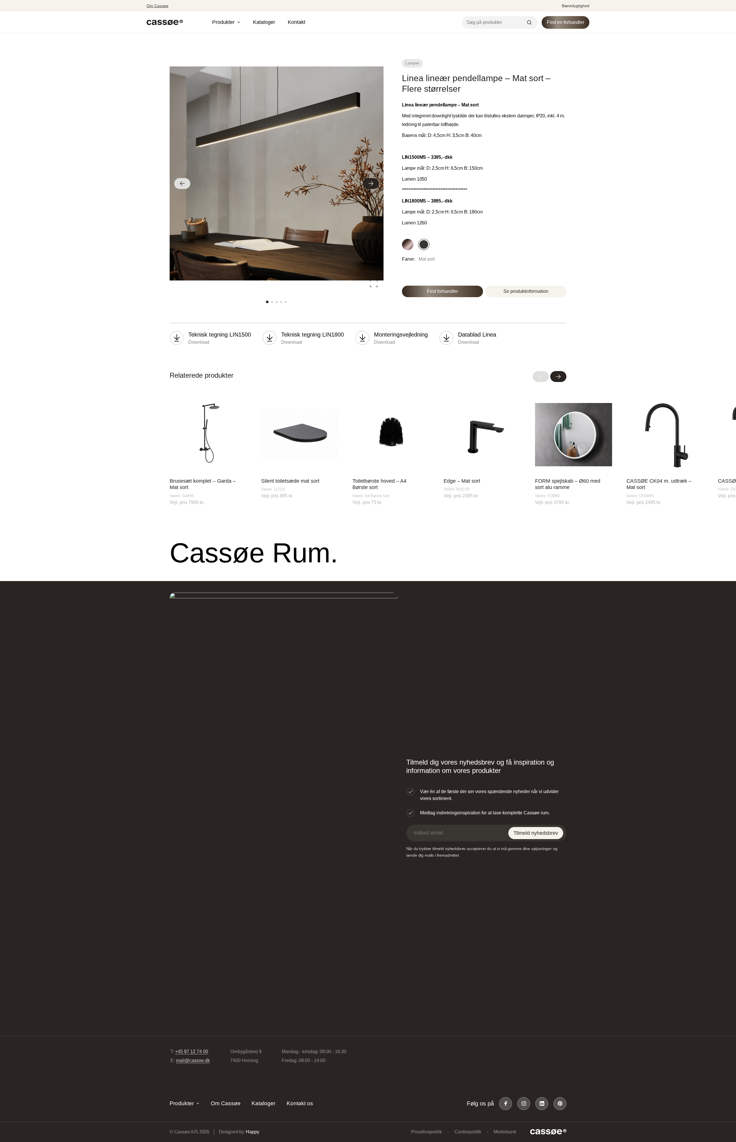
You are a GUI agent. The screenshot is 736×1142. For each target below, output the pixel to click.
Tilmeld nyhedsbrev (535, 833)
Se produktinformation (525, 291)
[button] (182, 183)
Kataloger (264, 22)
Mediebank (505, 1131)
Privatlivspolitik (426, 1131)
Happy (252, 1131)
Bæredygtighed (575, 5)
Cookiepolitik (468, 1131)
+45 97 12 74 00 (191, 1051)
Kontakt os (300, 1103)
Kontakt (296, 22)
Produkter (182, 1103)
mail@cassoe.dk (193, 1060)
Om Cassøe (157, 5)
